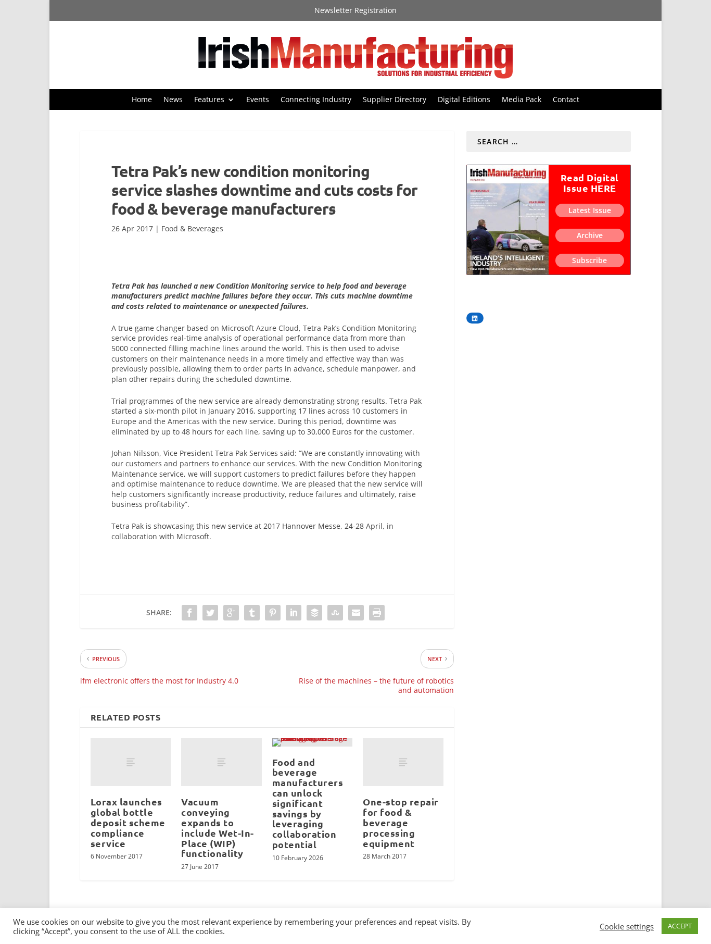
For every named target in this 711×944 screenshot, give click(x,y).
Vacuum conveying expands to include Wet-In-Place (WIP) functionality (217, 827)
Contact (566, 100)
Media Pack (521, 100)
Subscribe (589, 260)
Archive (590, 235)
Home (142, 100)
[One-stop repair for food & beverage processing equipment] (403, 762)
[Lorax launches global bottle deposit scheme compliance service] (131, 762)
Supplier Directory (394, 100)
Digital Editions (464, 100)
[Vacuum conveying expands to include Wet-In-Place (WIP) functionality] (221, 762)
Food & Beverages (192, 228)
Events (257, 100)
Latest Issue (589, 210)
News (173, 100)
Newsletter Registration (355, 11)
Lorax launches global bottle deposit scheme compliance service (128, 822)
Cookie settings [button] (627, 926)
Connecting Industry (316, 100)
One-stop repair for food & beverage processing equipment (401, 822)
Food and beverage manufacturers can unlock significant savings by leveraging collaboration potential (308, 803)
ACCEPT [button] (680, 925)
